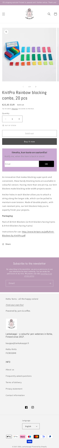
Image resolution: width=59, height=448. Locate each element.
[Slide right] (36, 87)
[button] (3, 14)
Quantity (5, 113)
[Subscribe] (50, 283)
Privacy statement (14, 388)
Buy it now (29, 141)
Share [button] (8, 244)
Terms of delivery (13, 382)
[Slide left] (23, 87)
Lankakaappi (27, 447)
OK (46, 164)
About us (10, 369)
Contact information (15, 395)
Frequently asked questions (19, 376)
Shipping (15, 109)
